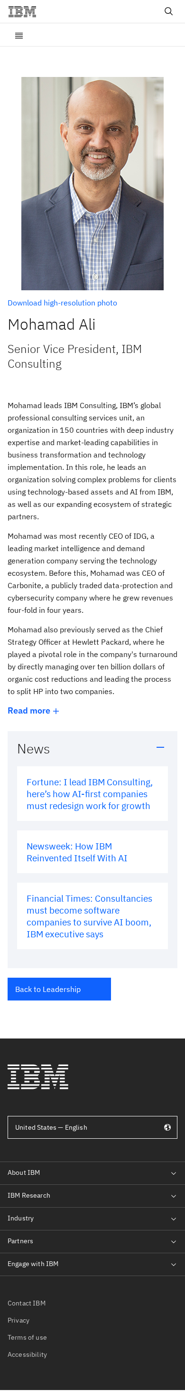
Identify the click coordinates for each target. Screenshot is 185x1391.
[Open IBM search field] (168, 11)
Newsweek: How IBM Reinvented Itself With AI (77, 852)
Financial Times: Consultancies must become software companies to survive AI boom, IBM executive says (89, 916)
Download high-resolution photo (62, 302)
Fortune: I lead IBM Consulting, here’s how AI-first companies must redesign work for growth (90, 793)
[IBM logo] (26, 11)
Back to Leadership (48, 989)
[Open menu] (19, 34)
